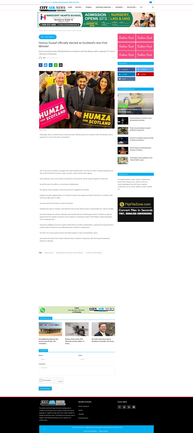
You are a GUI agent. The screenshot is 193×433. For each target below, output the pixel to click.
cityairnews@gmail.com (125, 184)
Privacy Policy (103, 431)
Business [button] (119, 7)
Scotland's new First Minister (94, 253)
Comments (43, 351)
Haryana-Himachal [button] (103, 7)
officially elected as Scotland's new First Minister (69, 253)
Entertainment (83, 418)
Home (70, 7)
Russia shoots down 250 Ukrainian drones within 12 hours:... (74, 341)
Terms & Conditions (90, 431)
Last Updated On (60, 2)
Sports (80, 410)
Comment (42, 364)
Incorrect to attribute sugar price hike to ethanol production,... (141, 139)
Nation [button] (78, 7)
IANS (44, 58)
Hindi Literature (83, 406)
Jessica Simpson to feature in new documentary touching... (141, 119)
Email (80, 355)
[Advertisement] (77, 155)
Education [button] (131, 7)
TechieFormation (117, 427)
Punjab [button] (88, 7)
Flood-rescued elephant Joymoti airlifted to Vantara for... (140, 129)
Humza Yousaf (49, 253)
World (45, 30)
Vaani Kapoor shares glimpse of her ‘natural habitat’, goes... (141, 159)
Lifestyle (81, 414)
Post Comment (45, 388)
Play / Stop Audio (47, 37)
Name (41, 355)
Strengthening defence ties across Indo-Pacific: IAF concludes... (48, 341)
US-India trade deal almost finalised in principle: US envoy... (103, 340)
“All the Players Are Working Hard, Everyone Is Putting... (140, 149)
